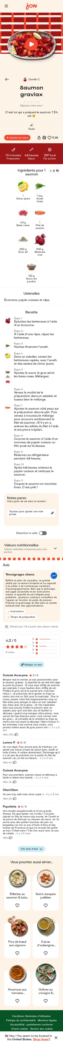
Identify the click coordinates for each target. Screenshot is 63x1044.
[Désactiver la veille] (43, 533)
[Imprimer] (44, 137)
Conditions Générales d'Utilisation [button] (31, 1016)
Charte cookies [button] (19, 1028)
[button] (6, 5)
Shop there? (41, 1039)
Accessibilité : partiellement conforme (31, 1024)
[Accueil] (31, 6)
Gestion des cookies (41, 1028)
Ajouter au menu (19, 137)
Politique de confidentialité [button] (21, 1020)
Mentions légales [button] (47, 1020)
